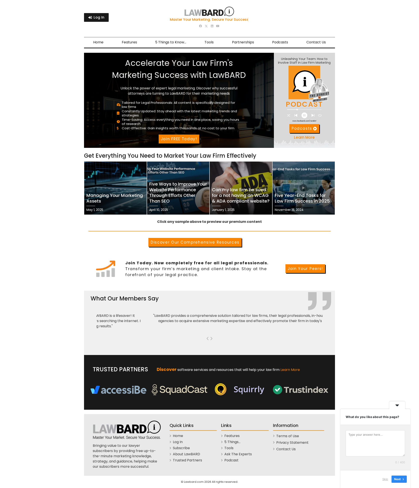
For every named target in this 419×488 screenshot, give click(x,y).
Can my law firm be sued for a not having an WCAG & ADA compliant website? (241, 195)
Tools (209, 42)
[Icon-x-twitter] (206, 26)
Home (98, 42)
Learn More (290, 369)
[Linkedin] (212, 26)
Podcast (231, 460)
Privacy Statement (292, 442)
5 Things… (232, 441)
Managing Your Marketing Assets (114, 198)
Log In (178, 441)
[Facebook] (201, 26)
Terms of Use (287, 436)
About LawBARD (186, 454)
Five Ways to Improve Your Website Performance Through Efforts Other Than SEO (178, 192)
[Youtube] (218, 26)
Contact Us (316, 42)
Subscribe (181, 447)
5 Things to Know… (170, 42)
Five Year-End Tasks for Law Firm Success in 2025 (302, 198)
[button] (207, 338)
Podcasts (280, 42)
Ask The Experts (238, 454)
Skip (385, 479)
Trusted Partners (187, 460)
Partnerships (243, 42)
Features (129, 42)
